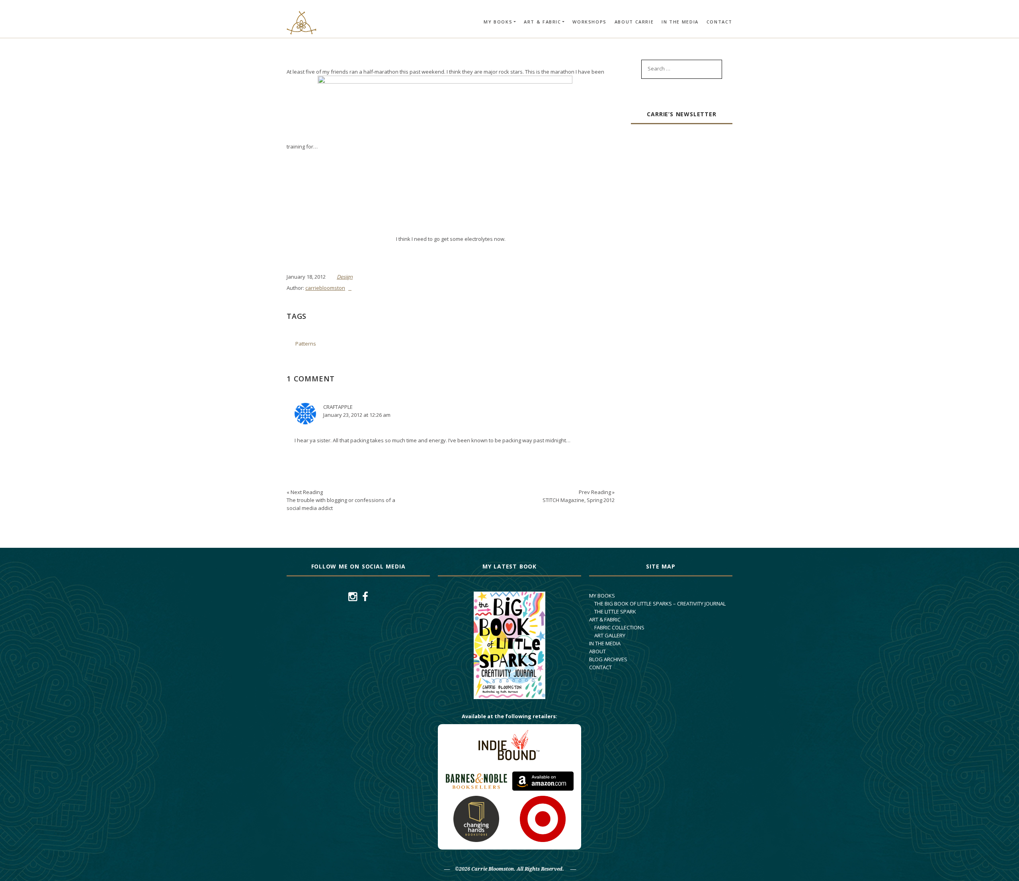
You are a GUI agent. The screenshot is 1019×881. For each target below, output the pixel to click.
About (597, 651)
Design (345, 276)
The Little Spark (615, 611)
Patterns (305, 343)
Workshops (589, 22)
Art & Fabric (542, 22)
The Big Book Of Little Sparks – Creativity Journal (660, 603)
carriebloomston (325, 287)
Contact (719, 22)
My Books (498, 22)
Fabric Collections (619, 627)
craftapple (338, 406)
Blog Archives (608, 659)
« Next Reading (341, 500)
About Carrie (634, 22)
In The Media (680, 22)
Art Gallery (609, 635)
